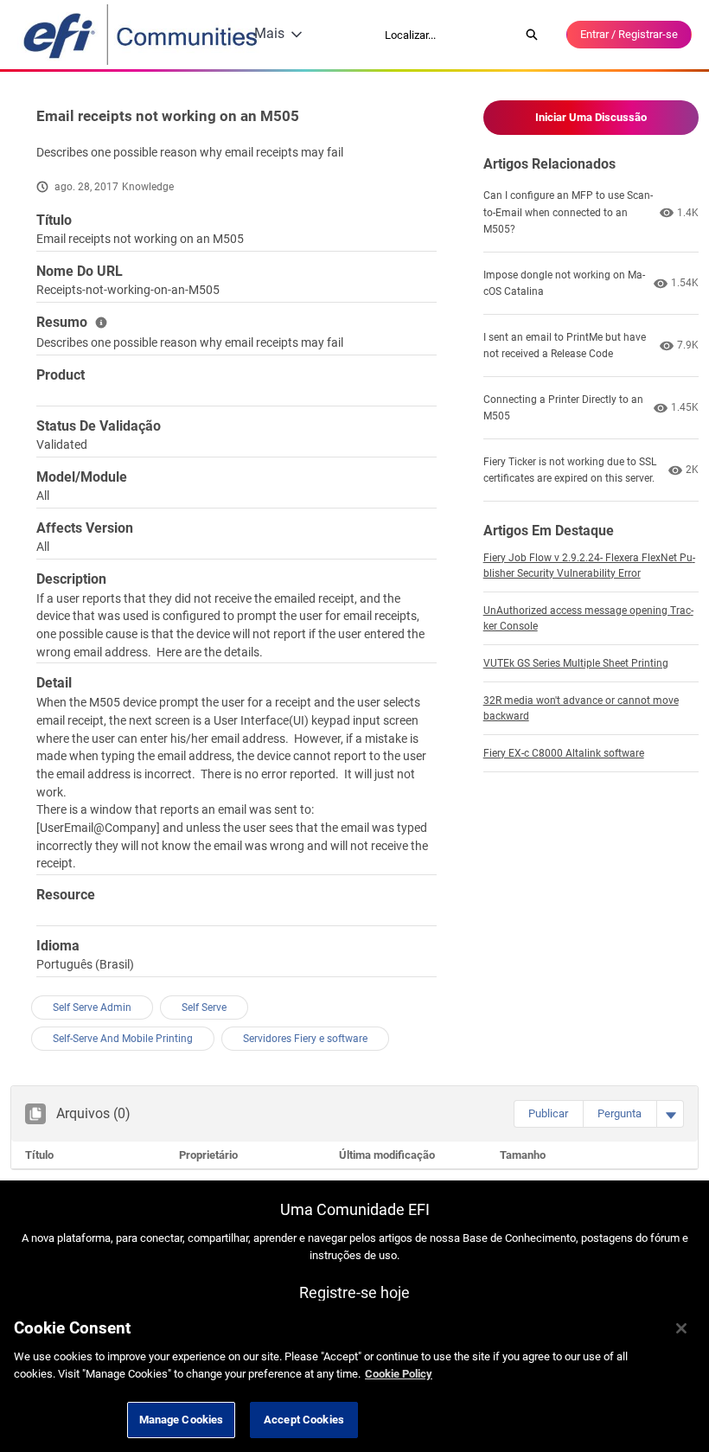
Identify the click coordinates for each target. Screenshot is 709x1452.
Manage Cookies (181, 1419)
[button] (548, 1114)
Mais (269, 33)
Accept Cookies (304, 1419)
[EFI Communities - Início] (141, 34)
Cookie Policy (398, 1373)
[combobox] (446, 35)
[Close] (681, 1328)
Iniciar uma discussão (591, 117)
